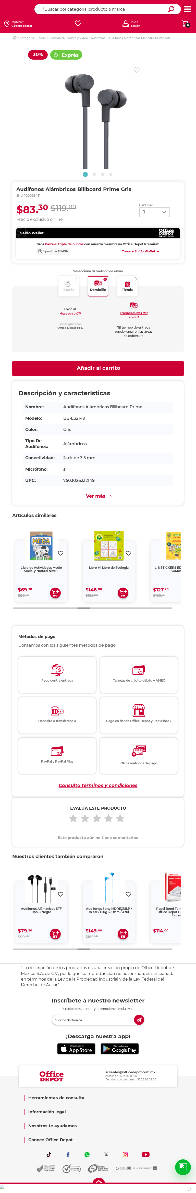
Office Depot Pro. (70, 328)
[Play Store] (120, 1048)
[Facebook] (68, 1154)
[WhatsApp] (87, 1154)
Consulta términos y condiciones (98, 785)
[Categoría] (187, 9)
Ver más (95, 496)
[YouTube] (145, 1154)
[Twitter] (106, 1154)
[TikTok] (49, 1154)
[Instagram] (125, 1154)
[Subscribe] (139, 1020)
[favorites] (78, 23)
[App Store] (76, 1048)
